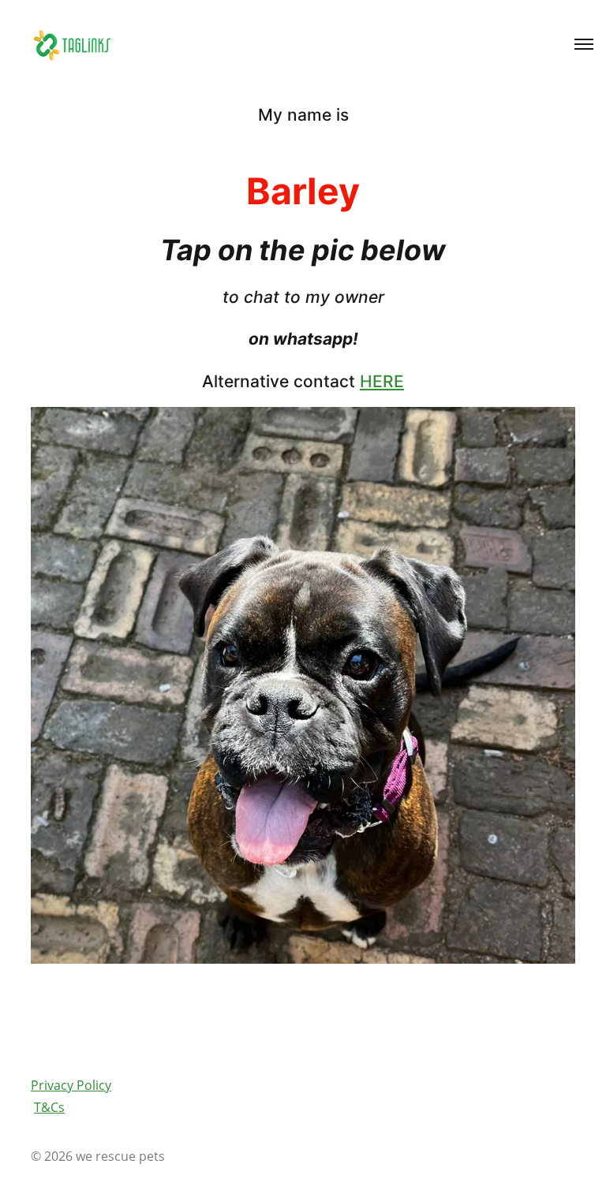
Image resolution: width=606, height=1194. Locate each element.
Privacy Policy (71, 1085)
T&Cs (49, 1107)
